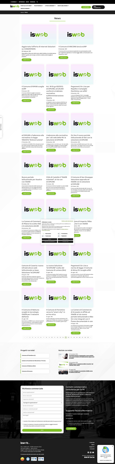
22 (85, 337)
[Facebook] (88, 452)
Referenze (22, 2)
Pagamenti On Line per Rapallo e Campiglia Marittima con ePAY (80, 88)
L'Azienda (13, 2)
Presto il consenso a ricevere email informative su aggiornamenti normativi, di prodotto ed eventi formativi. (41, 425)
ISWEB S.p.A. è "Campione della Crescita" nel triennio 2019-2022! (81, 364)
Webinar (32, 2)
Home (22, 12)
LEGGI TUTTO (26, 59)
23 (88, 337)
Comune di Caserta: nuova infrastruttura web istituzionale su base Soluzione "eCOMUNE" (32, 269)
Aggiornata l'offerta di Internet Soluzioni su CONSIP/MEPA (38, 47)
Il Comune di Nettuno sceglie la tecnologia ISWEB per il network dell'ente (30, 313)
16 (68, 337)
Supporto (86, 7)
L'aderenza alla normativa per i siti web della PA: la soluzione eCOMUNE (57, 137)
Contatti (92, 449)
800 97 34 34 (89, 457)
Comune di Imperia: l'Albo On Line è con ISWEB (81, 222)
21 (82, 337)
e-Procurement (50, 6)
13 (60, 337)
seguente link (57, 421)
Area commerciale (97, 7)
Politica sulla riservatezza (67, 221)
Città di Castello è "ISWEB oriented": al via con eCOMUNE (56, 179)
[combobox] (42, 405)
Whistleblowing (63, 6)
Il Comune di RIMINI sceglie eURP (33, 87)
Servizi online (25, 8)
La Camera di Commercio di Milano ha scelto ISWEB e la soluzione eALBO (32, 223)
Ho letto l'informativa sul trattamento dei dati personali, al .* (43, 421)
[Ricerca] (37, 2)
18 (74, 337)
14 (63, 337)
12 (57, 337)
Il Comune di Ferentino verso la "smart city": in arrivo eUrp (55, 312)
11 (54, 337)
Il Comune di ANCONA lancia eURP (73, 46)
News (27, 2)
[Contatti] (93, 452)
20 (79, 337)
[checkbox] (43, 233)
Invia (42, 430)
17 (71, 337)
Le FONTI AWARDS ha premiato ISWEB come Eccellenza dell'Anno (81, 371)
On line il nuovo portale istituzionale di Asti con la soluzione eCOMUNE (81, 137)
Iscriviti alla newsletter (105, 460)
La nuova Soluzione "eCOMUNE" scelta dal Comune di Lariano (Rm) (56, 267)
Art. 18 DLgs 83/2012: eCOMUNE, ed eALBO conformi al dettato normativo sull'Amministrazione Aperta (55, 92)
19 (76, 337)
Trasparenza (38, 6)
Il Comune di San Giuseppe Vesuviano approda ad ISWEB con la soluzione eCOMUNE (82, 180)
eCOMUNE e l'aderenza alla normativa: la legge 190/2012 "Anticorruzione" (33, 137)
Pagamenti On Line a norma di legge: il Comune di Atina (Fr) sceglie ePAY (81, 267)
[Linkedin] (90, 452)
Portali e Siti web (26, 6)
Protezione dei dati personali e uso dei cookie (32, 454)
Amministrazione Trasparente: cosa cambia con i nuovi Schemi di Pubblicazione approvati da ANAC (81, 357)
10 (51, 337)
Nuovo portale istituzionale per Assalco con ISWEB (32, 179)
